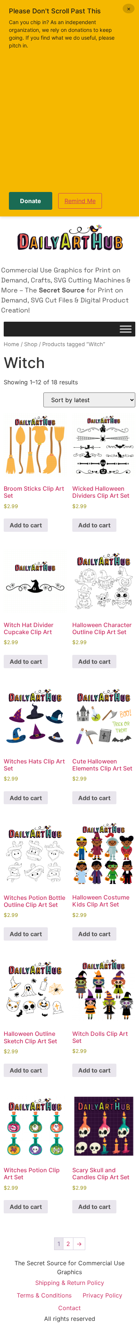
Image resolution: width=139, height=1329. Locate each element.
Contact (69, 1308)
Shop (30, 344)
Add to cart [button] (26, 525)
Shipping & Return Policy (69, 1282)
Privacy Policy (102, 1295)
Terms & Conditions (44, 1295)
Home (11, 344)
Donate (30, 201)
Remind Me (80, 201)
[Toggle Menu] (126, 328)
